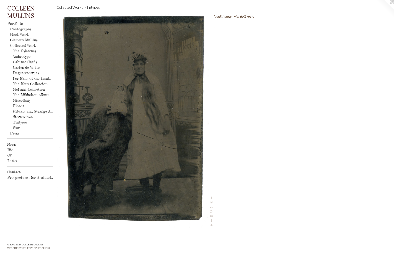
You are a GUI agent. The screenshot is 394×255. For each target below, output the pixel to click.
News (11, 144)
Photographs (20, 29)
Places (18, 105)
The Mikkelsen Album (31, 94)
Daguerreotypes (26, 73)
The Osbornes (24, 51)
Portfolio (15, 23)
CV (9, 155)
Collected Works (23, 45)
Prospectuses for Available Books (30, 177)
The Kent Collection (30, 83)
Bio (10, 149)
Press (14, 133)
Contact (14, 172)
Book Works (20, 34)
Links (12, 160)
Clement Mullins (24, 40)
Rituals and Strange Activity (33, 111)
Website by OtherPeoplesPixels (28, 248)
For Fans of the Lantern (33, 78)
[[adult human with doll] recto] (133, 119)
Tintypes (20, 122)
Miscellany (22, 100)
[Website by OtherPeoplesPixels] (385, 9)
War (16, 127)
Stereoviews (23, 116)
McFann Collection (29, 89)
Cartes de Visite (26, 67)
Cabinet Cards (25, 62)
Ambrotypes (22, 56)
